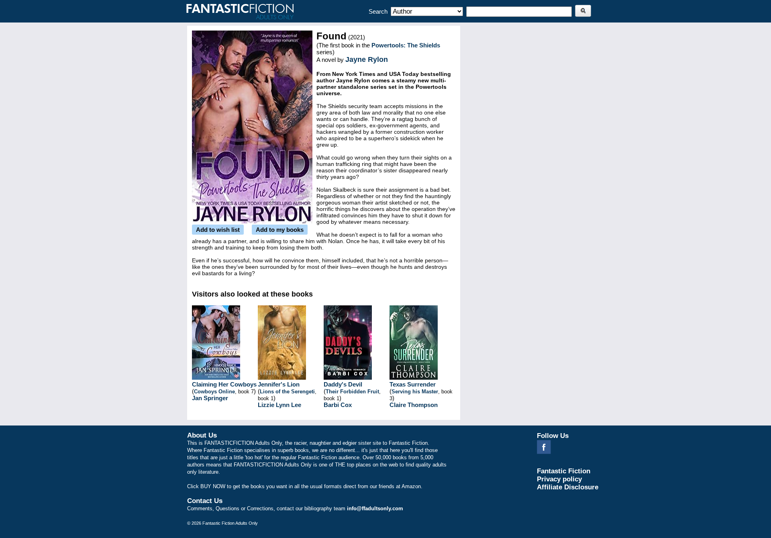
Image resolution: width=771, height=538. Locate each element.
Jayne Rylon (366, 59)
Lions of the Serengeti (287, 392)
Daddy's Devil (343, 384)
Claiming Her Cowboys (224, 384)
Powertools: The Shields (405, 45)
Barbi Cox (338, 404)
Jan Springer (210, 398)
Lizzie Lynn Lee (279, 404)
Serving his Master (415, 392)
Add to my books (280, 229)
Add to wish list (218, 229)
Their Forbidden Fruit (352, 392)
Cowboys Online (214, 392)
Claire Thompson (414, 404)
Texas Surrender (413, 384)
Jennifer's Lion (279, 384)
